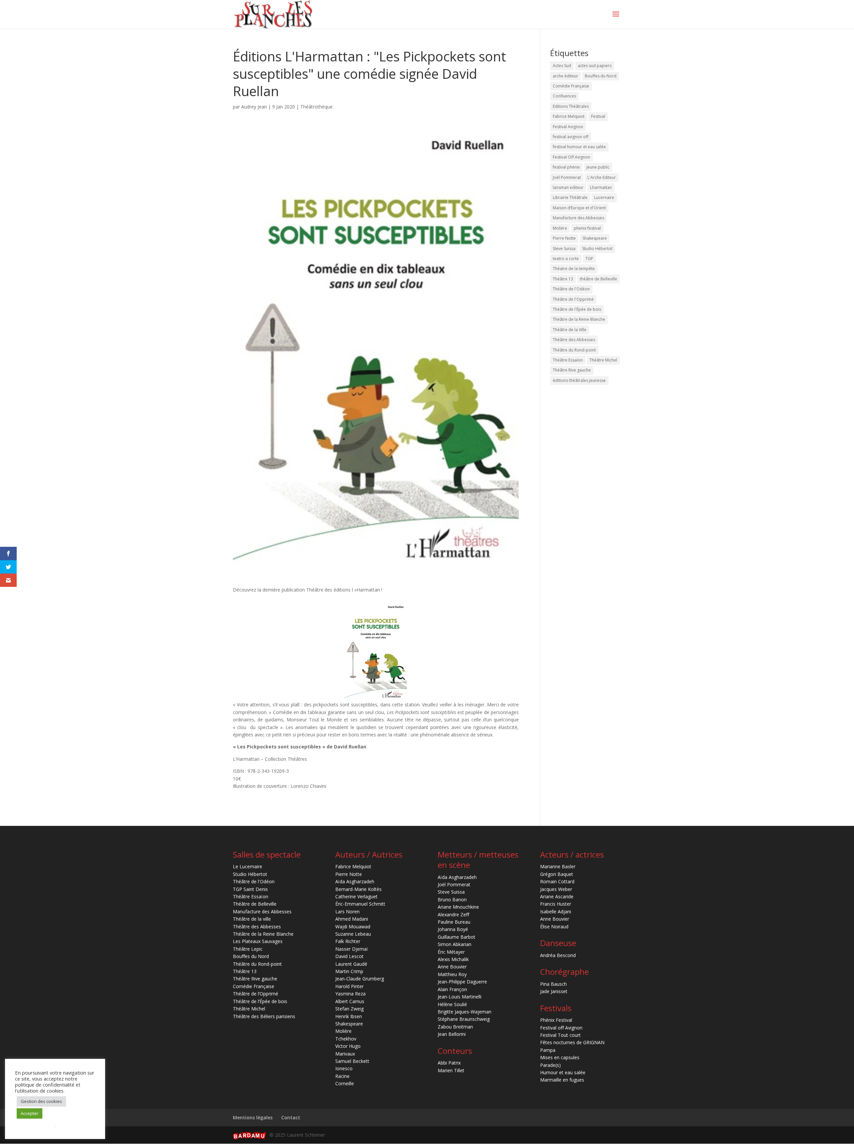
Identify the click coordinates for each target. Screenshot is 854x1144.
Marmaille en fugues (562, 1080)
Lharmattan (601, 187)
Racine (342, 1076)
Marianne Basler (557, 866)
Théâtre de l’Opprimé (255, 993)
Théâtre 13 (563, 279)
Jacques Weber (556, 889)
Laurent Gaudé (351, 964)
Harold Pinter (349, 986)
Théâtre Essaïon (568, 360)
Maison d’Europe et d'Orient (579, 208)
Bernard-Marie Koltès (358, 889)
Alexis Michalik (453, 959)
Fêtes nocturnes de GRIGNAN (572, 1042)
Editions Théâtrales (571, 106)
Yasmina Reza (350, 993)
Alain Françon (452, 989)
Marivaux (345, 1054)
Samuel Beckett (352, 1061)
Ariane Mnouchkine (458, 907)
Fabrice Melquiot (568, 116)
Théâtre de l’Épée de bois (260, 1001)
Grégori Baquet (556, 874)
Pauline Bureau (454, 922)
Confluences (564, 96)
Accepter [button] (29, 1113)
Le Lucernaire (247, 866)
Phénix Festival (556, 1020)
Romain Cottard (557, 881)
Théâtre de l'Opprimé (573, 299)
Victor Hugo (348, 1046)
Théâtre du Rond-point (574, 350)
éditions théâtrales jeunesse (579, 380)
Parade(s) (550, 1065)
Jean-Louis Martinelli (459, 996)
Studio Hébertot (597, 248)
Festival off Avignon (561, 1027)
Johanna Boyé (453, 929)
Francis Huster (555, 904)
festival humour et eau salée (579, 147)
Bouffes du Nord (600, 76)
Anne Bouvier (452, 966)
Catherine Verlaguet (356, 896)
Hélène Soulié (452, 1004)
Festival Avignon (568, 127)
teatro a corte (566, 258)
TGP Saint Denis (250, 889)
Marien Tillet (451, 1070)
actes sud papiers (594, 65)
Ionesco (344, 1068)
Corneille (344, 1083)
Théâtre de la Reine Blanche (579, 319)
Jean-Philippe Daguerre (462, 981)
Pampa (547, 1050)
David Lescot (349, 956)
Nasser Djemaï (351, 949)
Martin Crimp (349, 971)
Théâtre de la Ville (569, 329)
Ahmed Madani (351, 919)
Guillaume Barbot (456, 937)
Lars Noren (347, 911)
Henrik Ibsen (348, 1016)
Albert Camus (349, 1001)
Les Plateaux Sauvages (258, 941)
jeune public (597, 167)
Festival (598, 116)
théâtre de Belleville (598, 279)
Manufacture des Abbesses (578, 218)
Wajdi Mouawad (352, 926)
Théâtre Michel (603, 360)
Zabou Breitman (455, 1026)
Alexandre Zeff (453, 914)
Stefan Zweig (349, 1008)
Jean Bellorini (452, 1034)
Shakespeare (594, 238)
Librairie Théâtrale (570, 197)
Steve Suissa (564, 248)
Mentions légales (253, 1117)
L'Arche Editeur (601, 177)
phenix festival (587, 228)
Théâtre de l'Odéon (571, 289)
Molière (560, 228)
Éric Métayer (451, 952)
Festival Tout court (560, 1035)
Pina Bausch (553, 984)
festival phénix (566, 167)
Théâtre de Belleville (255, 904)
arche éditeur (565, 76)
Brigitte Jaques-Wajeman (464, 1011)
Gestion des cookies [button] (41, 1101)
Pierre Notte (564, 238)
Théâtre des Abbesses (574, 339)
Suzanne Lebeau (353, 934)
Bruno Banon (452, 899)
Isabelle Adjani (555, 911)
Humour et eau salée (562, 1072)
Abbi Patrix (449, 1063)
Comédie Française (571, 86)
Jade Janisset (553, 991)
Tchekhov (345, 1039)
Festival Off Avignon (571, 157)
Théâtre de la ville (252, 919)
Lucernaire (604, 197)
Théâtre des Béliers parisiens (264, 1016)
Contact (290, 1117)
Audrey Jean (254, 106)
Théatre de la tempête (574, 268)
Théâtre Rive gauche (572, 370)
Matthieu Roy (452, 974)
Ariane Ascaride (556, 896)
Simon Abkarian (454, 944)
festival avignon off (570, 137)
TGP (589, 258)
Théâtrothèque (316, 106)
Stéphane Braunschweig (464, 1019)
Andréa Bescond (558, 955)
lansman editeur (568, 187)
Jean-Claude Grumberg (359, 978)
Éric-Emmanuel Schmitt (360, 904)
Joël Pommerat (567, 177)
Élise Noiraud (554, 926)
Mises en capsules (559, 1057)
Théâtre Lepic (248, 949)
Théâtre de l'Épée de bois (577, 309)
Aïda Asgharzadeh (354, 881)
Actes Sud (562, 65)
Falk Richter (347, 941)
